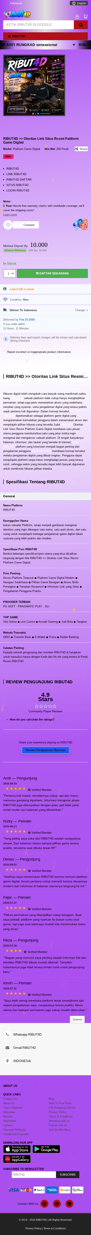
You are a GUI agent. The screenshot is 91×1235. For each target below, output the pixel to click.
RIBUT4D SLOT (41, 451)
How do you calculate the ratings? (31, 719)
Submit (77, 1019)
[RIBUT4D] (17, 14)
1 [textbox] (9, 273)
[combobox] (79, 3)
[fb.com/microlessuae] (57, 1204)
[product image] (34, 85)
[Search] (81, 24)
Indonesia (16, 3)
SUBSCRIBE (68, 1174)
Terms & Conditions (54, 1228)
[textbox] (79, 3)
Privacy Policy (33, 1228)
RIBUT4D (17, 398)
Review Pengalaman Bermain (45, 750)
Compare (28, 225)
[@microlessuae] (44, 1204)
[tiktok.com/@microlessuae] (69, 1204)
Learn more (10, 214)
